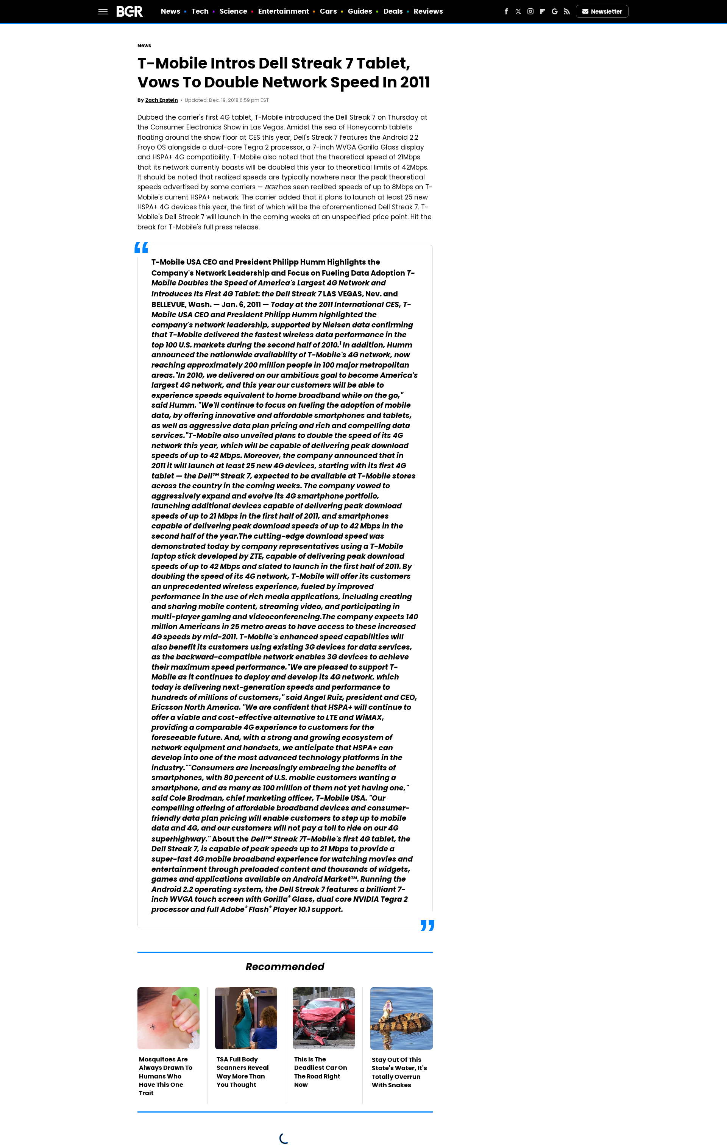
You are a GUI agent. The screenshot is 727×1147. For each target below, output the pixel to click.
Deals (393, 11)
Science (233, 11)
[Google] (555, 11)
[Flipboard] (543, 11)
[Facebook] (506, 11)
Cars (328, 11)
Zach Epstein (161, 100)
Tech (200, 11)
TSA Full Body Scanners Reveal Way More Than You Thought (243, 1072)
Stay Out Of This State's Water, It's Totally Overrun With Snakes (399, 1072)
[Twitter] (518, 11)
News (170, 11)
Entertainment (283, 11)
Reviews (428, 11)
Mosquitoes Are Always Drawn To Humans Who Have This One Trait (165, 1076)
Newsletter (606, 11)
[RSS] (567, 11)
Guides (360, 11)
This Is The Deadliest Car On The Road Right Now (320, 1072)
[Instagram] (530, 11)
